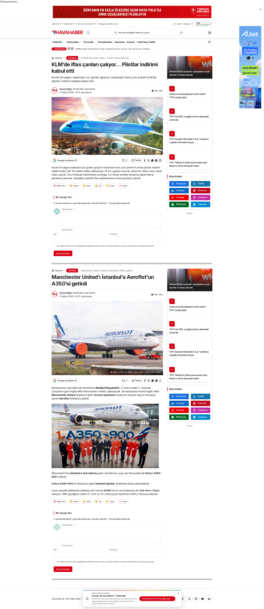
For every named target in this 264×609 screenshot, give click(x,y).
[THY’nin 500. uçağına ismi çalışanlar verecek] (189, 112)
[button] (209, 32)
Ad (56, 234)
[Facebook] (182, 599)
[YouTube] (202, 599)
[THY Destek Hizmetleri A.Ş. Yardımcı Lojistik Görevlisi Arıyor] (189, 135)
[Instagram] (196, 599)
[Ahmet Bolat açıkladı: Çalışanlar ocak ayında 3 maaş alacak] (189, 67)
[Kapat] (260, 9)
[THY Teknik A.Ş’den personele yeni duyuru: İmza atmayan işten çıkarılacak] (189, 158)
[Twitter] (189, 599)
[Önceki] (69, 49)
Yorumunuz (68, 209)
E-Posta (113, 234)
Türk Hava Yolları (149, 490)
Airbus (149, 473)
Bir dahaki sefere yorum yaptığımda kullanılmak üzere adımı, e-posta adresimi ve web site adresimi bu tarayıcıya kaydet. (105, 246)
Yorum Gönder (63, 253)
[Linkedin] (209, 599)
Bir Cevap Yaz (64, 197)
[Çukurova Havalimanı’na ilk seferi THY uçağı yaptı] (189, 90)
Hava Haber (65, 89)
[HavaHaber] (67, 32)
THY (64, 494)
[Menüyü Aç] (88, 32)
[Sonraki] (72, 49)
